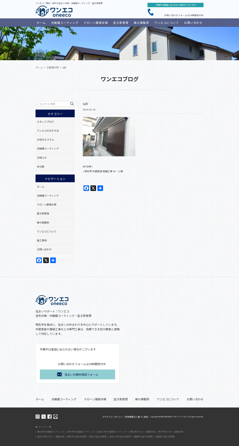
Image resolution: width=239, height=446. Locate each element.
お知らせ (42, 157)
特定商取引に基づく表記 (136, 417)
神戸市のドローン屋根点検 (170, 432)
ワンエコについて (166, 22)
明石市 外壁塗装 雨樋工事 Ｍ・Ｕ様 (104, 171)
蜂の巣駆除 (141, 22)
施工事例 (42, 240)
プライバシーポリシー (112, 417)
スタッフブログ (45, 121)
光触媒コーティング (65, 22)
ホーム (41, 22)
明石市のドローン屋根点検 (142, 432)
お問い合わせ (193, 22)
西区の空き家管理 (98, 436)
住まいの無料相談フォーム (81, 374)
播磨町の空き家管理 (143, 436)
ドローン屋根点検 (96, 22)
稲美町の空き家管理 (165, 436)
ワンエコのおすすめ (48, 130)
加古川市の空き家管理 (120, 436)
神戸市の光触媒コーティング (81, 432)
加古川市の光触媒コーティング (112, 432)
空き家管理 (121, 22)
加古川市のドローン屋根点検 (50, 436)
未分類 (40, 166)
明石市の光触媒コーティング (50, 432)
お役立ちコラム (45, 139)
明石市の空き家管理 (77, 436)
